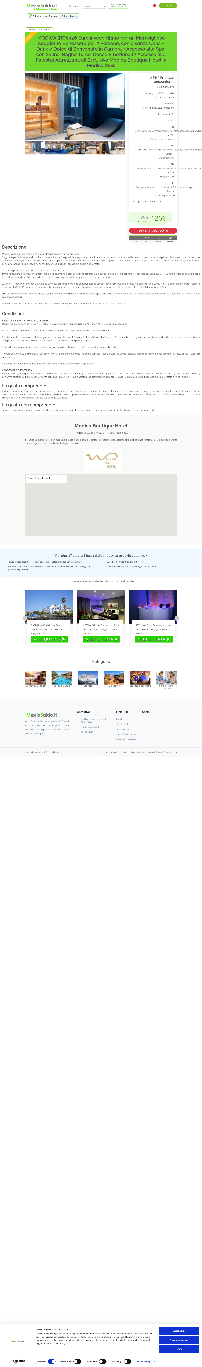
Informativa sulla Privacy (151, 752)
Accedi (169, 5)
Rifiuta (179, 1349)
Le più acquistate (123, 729)
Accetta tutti (179, 1331)
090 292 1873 (87, 732)
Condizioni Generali (131, 752)
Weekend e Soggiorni (39, 29)
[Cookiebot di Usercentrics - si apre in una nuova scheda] (18, 1362)
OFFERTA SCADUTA (153, 230)
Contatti (119, 719)
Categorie (74, 6)
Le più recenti (122, 724)
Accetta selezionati (179, 1340)
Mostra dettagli (143, 1361)
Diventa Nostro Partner (126, 734)
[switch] (77, 1361)
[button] (94, 6)
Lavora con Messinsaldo (127, 739)
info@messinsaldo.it (90, 727)
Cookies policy (170, 752)
